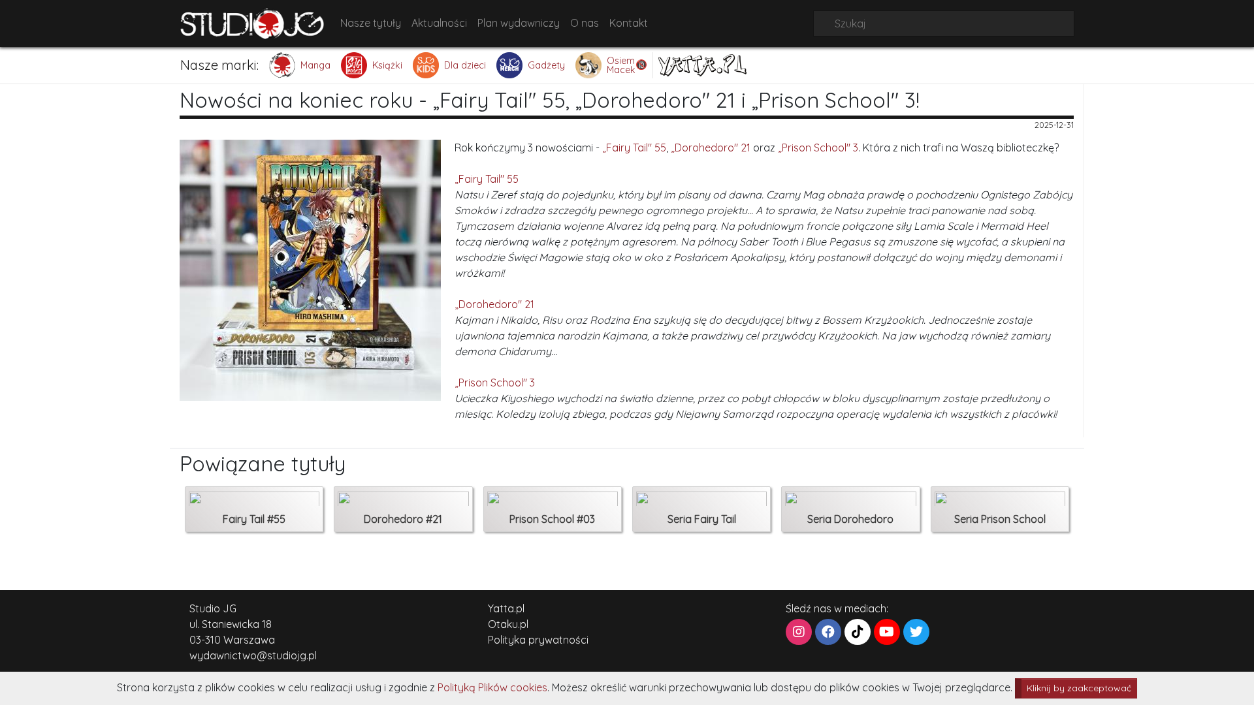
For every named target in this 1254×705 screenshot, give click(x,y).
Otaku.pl (508, 624)
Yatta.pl (506, 608)
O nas (584, 22)
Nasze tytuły (370, 22)
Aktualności (439, 22)
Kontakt (628, 22)
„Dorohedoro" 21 (710, 147)
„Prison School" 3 (818, 147)
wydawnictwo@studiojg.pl (253, 655)
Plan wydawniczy (518, 22)
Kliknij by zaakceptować (1079, 688)
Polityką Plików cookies (492, 687)
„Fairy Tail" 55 (634, 147)
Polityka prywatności (538, 639)
